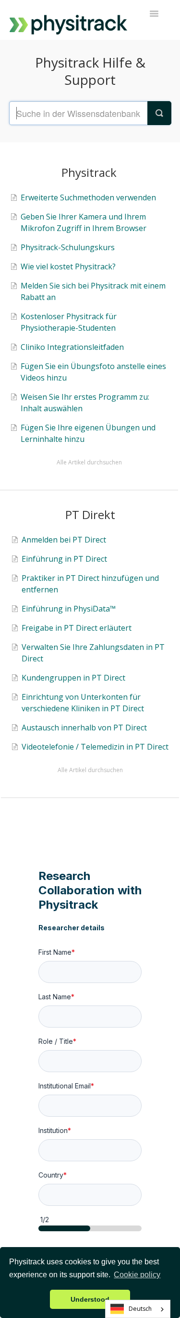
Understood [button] (90, 1299)
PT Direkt (90, 514)
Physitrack (89, 172)
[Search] (159, 113)
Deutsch (140, 1309)
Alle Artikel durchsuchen (89, 462)
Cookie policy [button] (137, 1275)
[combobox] (137, 1309)
